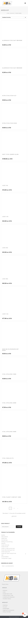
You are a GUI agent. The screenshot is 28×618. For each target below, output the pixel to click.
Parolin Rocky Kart (5, 551)
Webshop (12, 13)
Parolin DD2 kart (5, 545)
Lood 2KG (5, 247)
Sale (2, 555)
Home (8, 13)
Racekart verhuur (7, 598)
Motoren (3, 543)
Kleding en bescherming (6, 541)
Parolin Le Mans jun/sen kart (8, 548)
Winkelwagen (6, 608)
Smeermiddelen (5, 556)
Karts (4, 592)
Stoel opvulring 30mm (9, 431)
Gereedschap (4, 540)
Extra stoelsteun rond (9, 123)
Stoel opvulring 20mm (9, 403)
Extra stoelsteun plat (9, 95)
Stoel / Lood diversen (7, 566)
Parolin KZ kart (4, 546)
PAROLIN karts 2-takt (8, 595)
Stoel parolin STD (8, 458)
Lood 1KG (5, 185)
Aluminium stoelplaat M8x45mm (12, 40)
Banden (3, 535)
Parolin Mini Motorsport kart (8, 550)
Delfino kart (4, 538)
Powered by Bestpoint (14, 617)
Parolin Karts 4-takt (7, 593)
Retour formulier (7, 611)
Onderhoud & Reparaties (9, 597)
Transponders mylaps (6, 558)
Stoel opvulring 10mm (9, 374)
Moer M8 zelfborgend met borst (10, 349)
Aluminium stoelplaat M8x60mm (12, 68)
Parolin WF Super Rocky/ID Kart (8, 553)
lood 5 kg (5, 314)
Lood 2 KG (5, 216)
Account (5, 606)
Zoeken (19, 526)
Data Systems (4, 536)
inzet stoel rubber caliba (10, 154)
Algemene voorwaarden (8, 610)
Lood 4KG (5, 278)
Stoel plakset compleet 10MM (11, 497)
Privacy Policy (5, 584)
